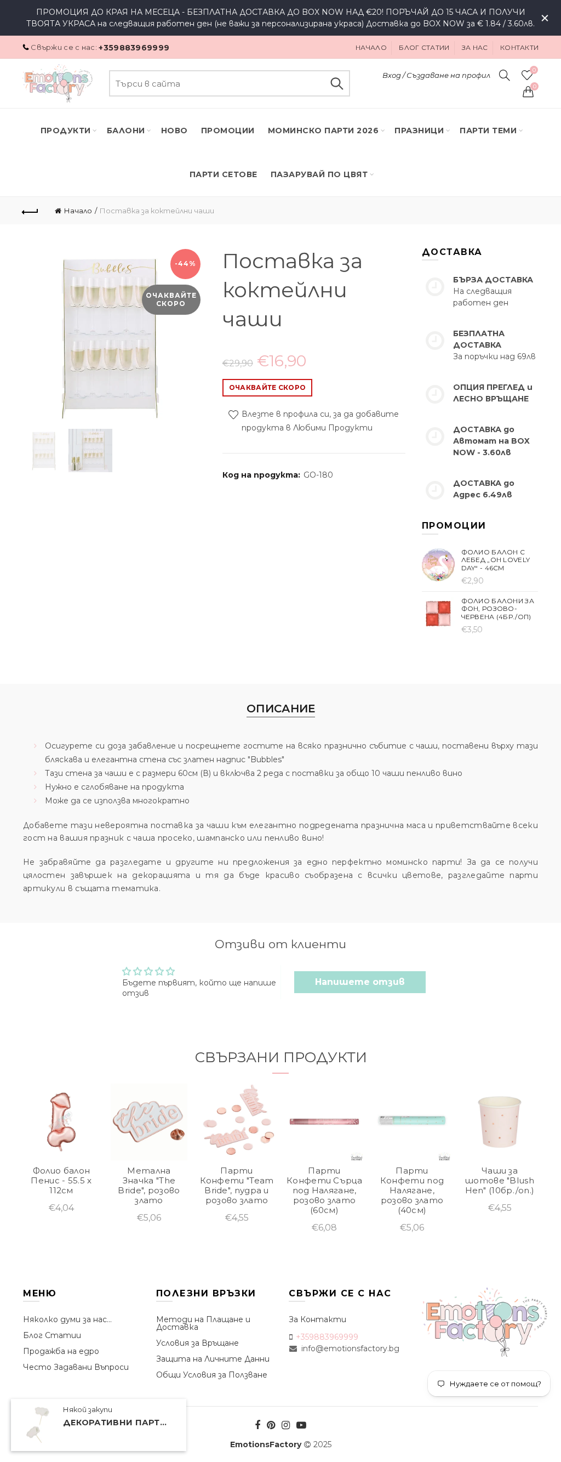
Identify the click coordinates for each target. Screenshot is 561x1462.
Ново (174, 130)
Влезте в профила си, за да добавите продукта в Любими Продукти (319, 421)
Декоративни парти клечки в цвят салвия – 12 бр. (118, 1422)
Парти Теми (488, 130)
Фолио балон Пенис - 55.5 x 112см (61, 1180)
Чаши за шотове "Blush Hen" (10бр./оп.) (500, 1180)
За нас (475, 47)
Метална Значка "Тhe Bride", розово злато (149, 1185)
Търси (336, 83)
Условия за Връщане (197, 1343)
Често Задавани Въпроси (76, 1367)
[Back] (30, 211)
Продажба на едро (61, 1351)
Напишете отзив (360, 982)
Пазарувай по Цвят (319, 174)
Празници (419, 130)
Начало (371, 47)
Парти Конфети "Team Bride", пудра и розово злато (237, 1185)
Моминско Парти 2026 (323, 130)
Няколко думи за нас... (67, 1319)
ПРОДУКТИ (66, 130)
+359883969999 (134, 48)
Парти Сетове (223, 174)
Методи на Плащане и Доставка (203, 1323)
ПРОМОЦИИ (228, 130)
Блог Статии (52, 1335)
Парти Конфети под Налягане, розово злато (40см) (412, 1190)
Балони (126, 130)
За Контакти (317, 1319)
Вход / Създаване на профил (436, 75)
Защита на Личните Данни (213, 1359)
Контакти (519, 47)
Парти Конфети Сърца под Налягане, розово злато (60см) (324, 1190)
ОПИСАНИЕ (281, 708)
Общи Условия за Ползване (211, 1375)
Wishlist (534, 70)
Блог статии (424, 47)
